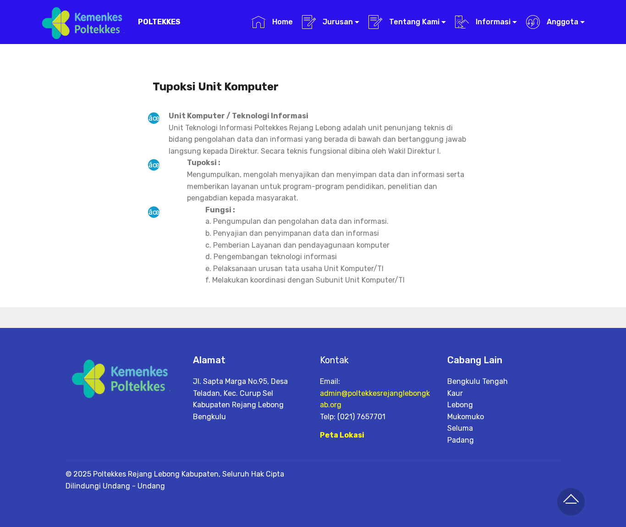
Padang (460, 440)
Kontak (334, 360)
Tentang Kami (413, 21)
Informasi (492, 21)
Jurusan (337, 21)
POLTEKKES (159, 21)
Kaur (455, 393)
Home (281, 21)
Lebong (460, 404)
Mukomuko (465, 416)
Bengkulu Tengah (477, 381)
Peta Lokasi (342, 435)
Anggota (561, 21)
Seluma (460, 428)
